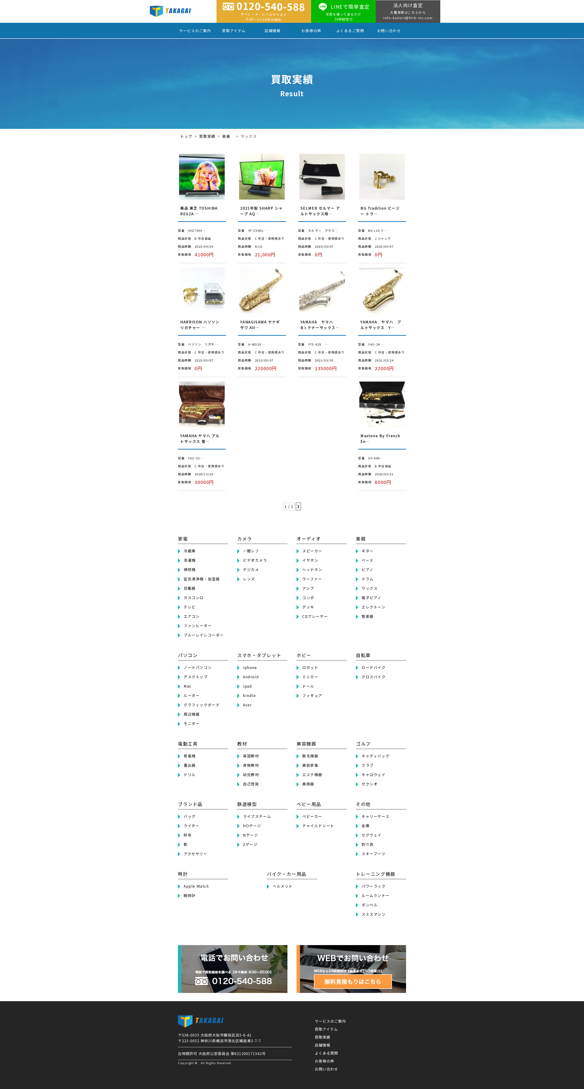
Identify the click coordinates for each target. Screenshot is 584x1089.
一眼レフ (251, 551)
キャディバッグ (375, 756)
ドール (308, 686)
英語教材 (251, 756)
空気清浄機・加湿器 (202, 579)
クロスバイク (374, 676)
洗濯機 (190, 560)
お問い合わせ (389, 30)
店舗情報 (273, 30)
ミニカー (310, 676)
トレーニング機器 (375, 874)
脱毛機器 (310, 756)
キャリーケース (375, 816)
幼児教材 (251, 774)
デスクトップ (196, 676)
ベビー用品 (309, 804)
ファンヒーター (198, 625)
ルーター (192, 695)
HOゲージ (252, 825)
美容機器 (306, 743)
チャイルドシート (318, 825)
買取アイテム (234, 30)
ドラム (368, 579)
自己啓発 (251, 784)
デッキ (308, 607)
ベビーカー (312, 816)
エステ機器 (312, 774)
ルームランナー (375, 895)
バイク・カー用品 (286, 874)
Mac (187, 686)
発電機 (190, 756)
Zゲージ (250, 844)
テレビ (190, 607)
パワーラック (374, 886)
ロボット (310, 667)
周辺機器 (192, 714)
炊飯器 (190, 588)
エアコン (192, 616)
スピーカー (312, 551)
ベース (367, 560)
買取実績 (322, 1037)
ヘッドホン (312, 569)
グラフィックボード (202, 704)
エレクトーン (374, 607)
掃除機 (190, 569)
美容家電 (310, 765)
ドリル (190, 774)
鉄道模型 (247, 804)
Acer (247, 704)
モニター (192, 723)
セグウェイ (372, 835)
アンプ (308, 588)
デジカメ (251, 569)
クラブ (368, 765)
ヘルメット (283, 886)
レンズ (249, 579)
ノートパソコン (198, 667)
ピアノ (367, 569)
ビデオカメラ (255, 560)
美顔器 (308, 784)
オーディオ (309, 538)
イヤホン (310, 560)
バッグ (190, 816)
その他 (363, 804)
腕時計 (190, 895)
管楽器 (368, 616)
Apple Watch (196, 886)
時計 (183, 874)
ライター (191, 825)
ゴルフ (363, 743)
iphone (250, 667)
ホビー (304, 655)
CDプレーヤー (315, 616)
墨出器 (190, 765)
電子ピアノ (371, 597)
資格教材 (251, 765)
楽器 (361, 538)
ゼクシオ (370, 784)
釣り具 (368, 844)
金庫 (366, 825)
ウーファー (312, 579)
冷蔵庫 (190, 551)
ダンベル (370, 904)
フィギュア (312, 695)
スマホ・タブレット (259, 655)
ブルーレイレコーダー (204, 635)
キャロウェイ (374, 774)
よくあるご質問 (350, 30)
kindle (249, 695)
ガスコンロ (194, 597)
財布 (188, 835)
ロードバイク (374, 667)
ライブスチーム (257, 816)
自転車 (363, 655)
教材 (242, 743)
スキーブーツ (374, 853)
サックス (370, 588)
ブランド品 (190, 804)
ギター (368, 551)
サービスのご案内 (195, 30)
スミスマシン (374, 914)
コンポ (308, 597)
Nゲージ (250, 835)
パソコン (188, 655)
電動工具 (188, 743)
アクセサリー (196, 853)
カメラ (244, 538)
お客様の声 (311, 30)
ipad (247, 686)
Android (251, 676)
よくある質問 (326, 1053)
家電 (183, 538)
